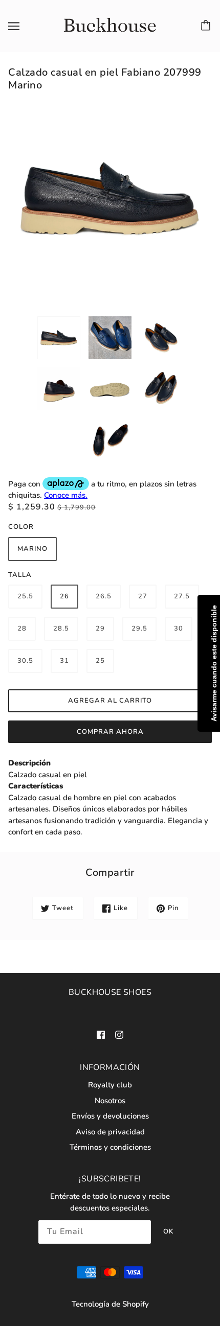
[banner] (108, 25)
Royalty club (110, 1085)
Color (21, 526)
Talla (20, 574)
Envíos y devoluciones (110, 1116)
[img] (101, 1034)
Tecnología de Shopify (110, 1304)
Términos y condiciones (110, 1147)
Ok (168, 1231)
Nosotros (110, 1101)
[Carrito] (207, 26)
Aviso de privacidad (110, 1132)
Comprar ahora (110, 731)
